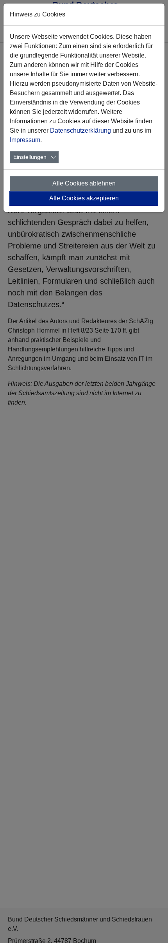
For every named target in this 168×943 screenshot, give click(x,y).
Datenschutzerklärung (80, 130)
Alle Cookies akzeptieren (84, 198)
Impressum (25, 140)
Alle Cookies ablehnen (84, 183)
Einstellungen (29, 157)
